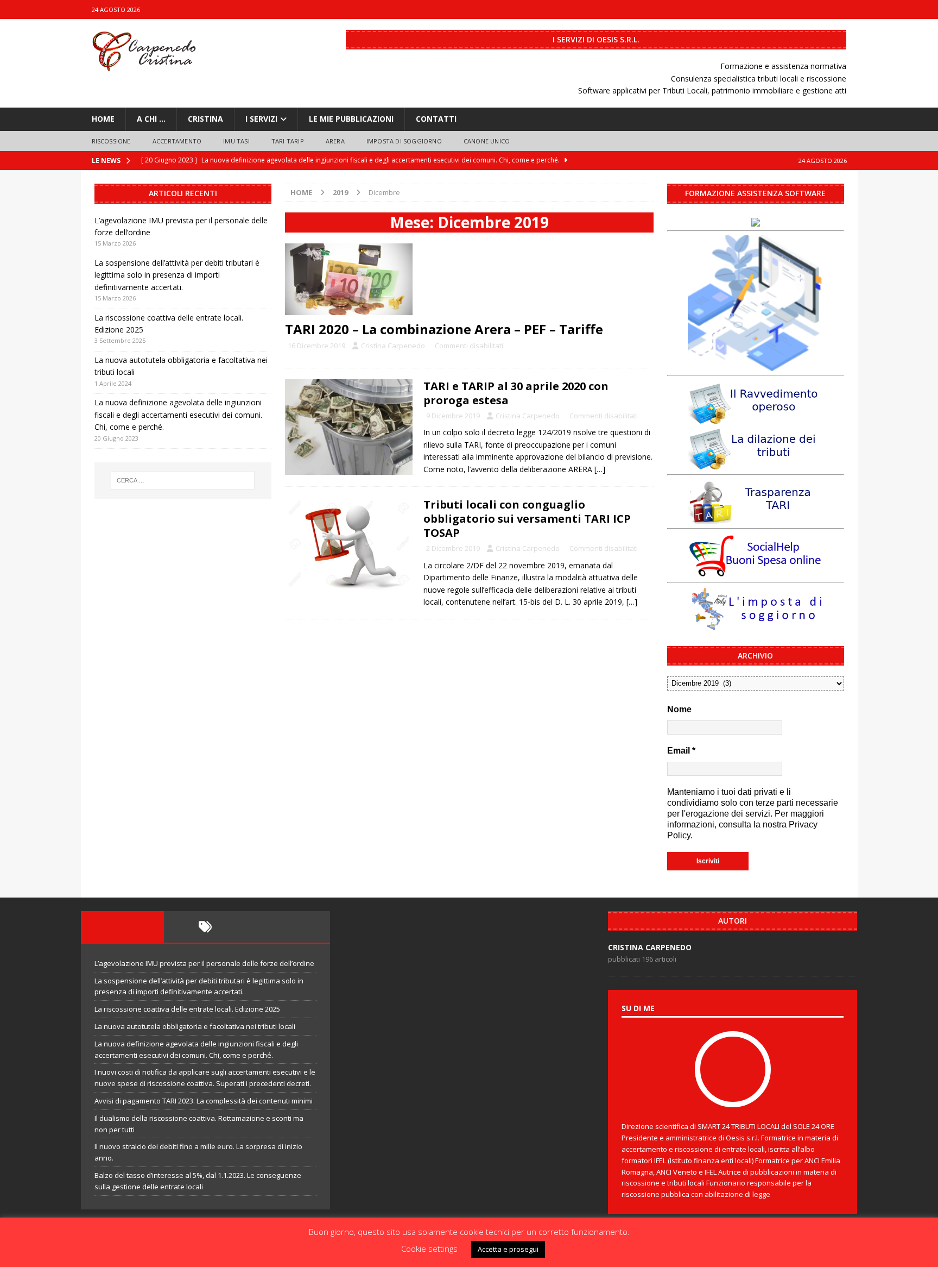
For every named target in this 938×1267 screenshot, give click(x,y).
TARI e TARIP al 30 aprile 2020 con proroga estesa (516, 393)
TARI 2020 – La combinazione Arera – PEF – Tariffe (444, 329)
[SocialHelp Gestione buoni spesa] (755, 572)
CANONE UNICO (487, 141)
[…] (599, 469)
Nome (679, 709)
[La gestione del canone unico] (755, 365)
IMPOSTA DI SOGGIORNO (404, 141)
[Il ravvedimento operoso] (755, 418)
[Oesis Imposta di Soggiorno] (755, 625)
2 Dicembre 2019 (453, 548)
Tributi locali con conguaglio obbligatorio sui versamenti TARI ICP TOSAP (527, 518)
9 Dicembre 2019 (453, 416)
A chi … (151, 119)
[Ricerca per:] (183, 480)
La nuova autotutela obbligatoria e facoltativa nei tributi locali (194, 1026)
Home (103, 119)
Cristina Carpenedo (393, 345)
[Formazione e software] (755, 220)
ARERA (335, 141)
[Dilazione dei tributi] (755, 464)
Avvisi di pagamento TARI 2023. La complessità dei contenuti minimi (203, 1101)
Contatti (436, 119)
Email (681, 750)
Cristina (205, 119)
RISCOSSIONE (111, 141)
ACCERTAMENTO (177, 141)
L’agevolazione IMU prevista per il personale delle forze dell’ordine (204, 963)
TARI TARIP (287, 141)
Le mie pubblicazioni (351, 119)
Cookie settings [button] (429, 1248)
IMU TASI (236, 141)
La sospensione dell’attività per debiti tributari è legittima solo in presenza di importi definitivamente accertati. (176, 275)
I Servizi (261, 119)
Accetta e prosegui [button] (508, 1249)
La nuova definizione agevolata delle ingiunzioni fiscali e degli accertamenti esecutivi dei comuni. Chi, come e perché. (178, 414)
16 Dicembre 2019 (316, 345)
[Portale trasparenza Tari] (755, 518)
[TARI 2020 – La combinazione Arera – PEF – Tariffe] (469, 279)
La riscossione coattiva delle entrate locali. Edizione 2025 (187, 1009)
